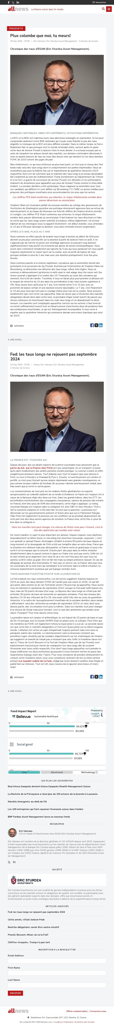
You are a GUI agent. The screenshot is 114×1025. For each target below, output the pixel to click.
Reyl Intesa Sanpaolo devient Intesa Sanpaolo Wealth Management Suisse (49, 786)
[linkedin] (101, 325)
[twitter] (96, 325)
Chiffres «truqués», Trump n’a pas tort (29, 942)
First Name (14, 967)
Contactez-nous (98, 1011)
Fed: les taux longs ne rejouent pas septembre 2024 (36, 912)
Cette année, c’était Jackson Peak (26, 919)
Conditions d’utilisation (63, 1022)
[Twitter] (13, 2)
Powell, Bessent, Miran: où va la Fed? (28, 934)
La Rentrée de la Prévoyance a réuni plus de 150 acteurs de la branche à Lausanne (53, 794)
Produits (16, 28)
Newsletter (101, 2)
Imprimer (19, 326)
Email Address (16, 955)
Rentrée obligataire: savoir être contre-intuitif (33, 927)
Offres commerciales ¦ (77, 1011)
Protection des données (85, 1022)
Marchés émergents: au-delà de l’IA (27, 801)
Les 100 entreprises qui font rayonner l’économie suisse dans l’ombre (45, 809)
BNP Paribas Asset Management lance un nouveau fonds (39, 816)
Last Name (14, 980)
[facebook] (92, 325)
